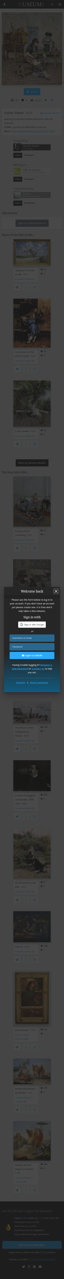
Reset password (39, 682)
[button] (32, 625)
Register (20, 682)
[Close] (56, 591)
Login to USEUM (33, 655)
